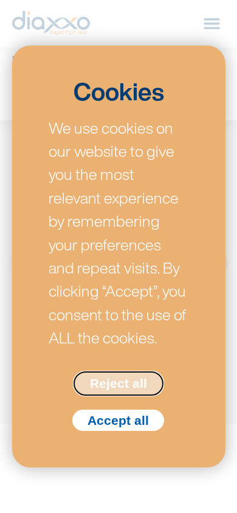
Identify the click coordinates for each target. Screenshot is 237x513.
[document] (118, 256)
